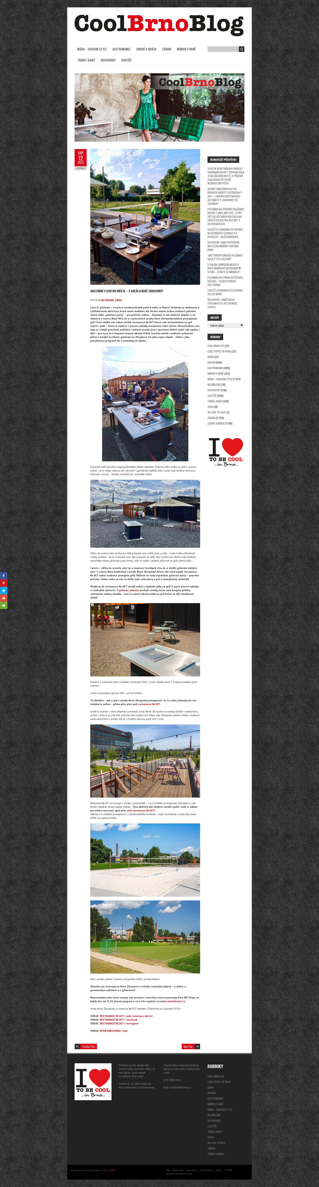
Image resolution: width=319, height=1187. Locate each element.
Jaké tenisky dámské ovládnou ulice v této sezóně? (225, 257)
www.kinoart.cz (176, 1001)
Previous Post (88, 1046)
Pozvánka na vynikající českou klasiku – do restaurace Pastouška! (225, 281)
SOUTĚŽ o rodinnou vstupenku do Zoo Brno (225, 292)
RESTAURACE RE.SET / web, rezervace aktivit (126, 1016)
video (210, 407)
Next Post (188, 1046)
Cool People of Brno (219, 351)
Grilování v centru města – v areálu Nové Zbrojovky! (126, 291)
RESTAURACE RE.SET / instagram (119, 1023)
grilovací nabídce (129, 590)
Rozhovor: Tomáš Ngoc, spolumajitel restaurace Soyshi (222, 303)
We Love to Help (216, 412)
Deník (210, 357)
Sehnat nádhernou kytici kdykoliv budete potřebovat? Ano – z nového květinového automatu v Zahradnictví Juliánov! (224, 196)
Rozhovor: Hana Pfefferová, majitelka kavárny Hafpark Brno (223, 246)
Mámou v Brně (186, 49)
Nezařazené (213, 384)
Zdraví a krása (146, 49)
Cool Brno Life (215, 346)
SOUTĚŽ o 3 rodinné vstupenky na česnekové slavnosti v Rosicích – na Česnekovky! (225, 233)
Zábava (166, 49)
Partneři (228, 1170)
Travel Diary (86, 60)
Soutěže (126, 60)
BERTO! (112, 1170)
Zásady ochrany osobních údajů (179, 1174)
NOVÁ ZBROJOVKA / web (114, 1030)
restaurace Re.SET (149, 704)
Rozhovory (108, 60)
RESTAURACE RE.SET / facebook (118, 1019)
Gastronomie (121, 49)
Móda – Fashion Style (92, 49)
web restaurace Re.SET (141, 810)
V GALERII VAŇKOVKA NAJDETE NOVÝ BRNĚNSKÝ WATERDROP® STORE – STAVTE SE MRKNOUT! (224, 268)
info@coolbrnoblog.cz (180, 1087)
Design (211, 362)
